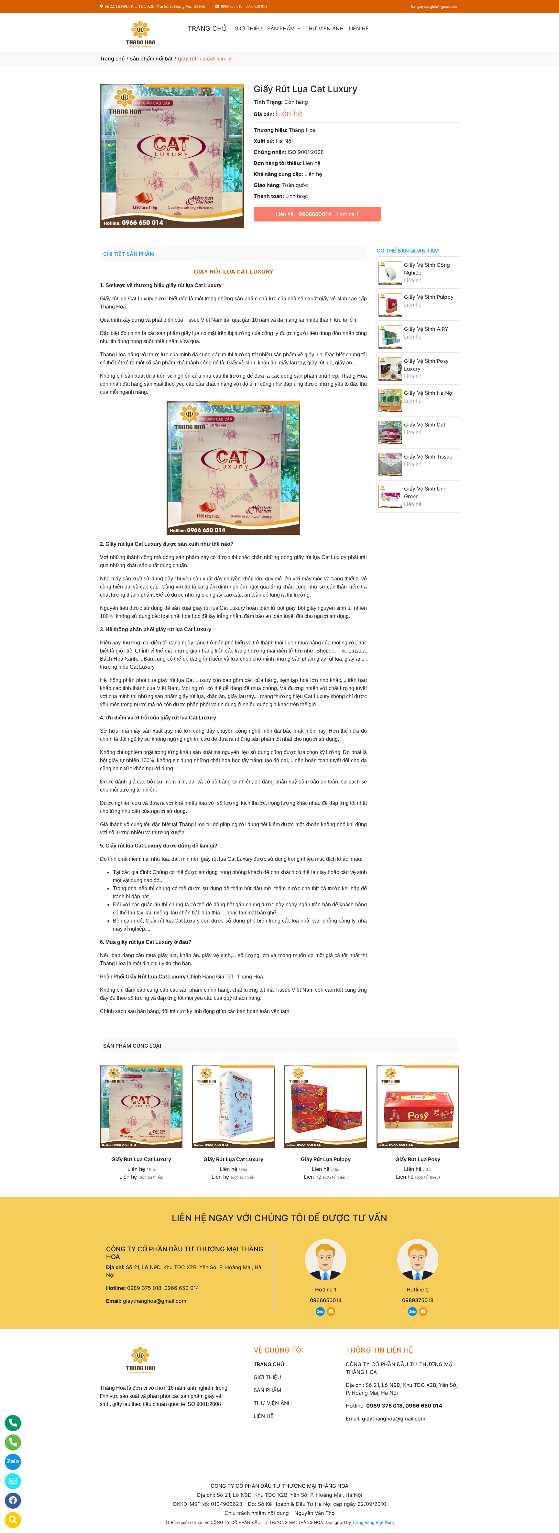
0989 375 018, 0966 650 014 (163, 1288)
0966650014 (315, 214)
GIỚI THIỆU (248, 28)
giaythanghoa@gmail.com (154, 1301)
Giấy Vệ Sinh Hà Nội (429, 393)
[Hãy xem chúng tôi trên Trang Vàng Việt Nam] (9, 1520)
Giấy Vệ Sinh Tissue (428, 456)
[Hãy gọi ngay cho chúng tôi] (9, 1442)
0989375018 (417, 1300)
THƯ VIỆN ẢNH (324, 28)
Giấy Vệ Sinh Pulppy (429, 297)
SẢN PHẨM (281, 28)
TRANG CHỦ (207, 28)
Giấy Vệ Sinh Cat (424, 424)
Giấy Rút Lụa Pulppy (326, 1159)
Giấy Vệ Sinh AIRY (426, 329)
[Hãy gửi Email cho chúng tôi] (9, 1481)
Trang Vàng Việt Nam (373, 1522)
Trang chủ (112, 58)
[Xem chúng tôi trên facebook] (9, 1501)
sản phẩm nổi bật (151, 58)
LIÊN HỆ (359, 28)
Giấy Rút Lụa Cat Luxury (141, 1159)
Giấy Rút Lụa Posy (417, 1159)
